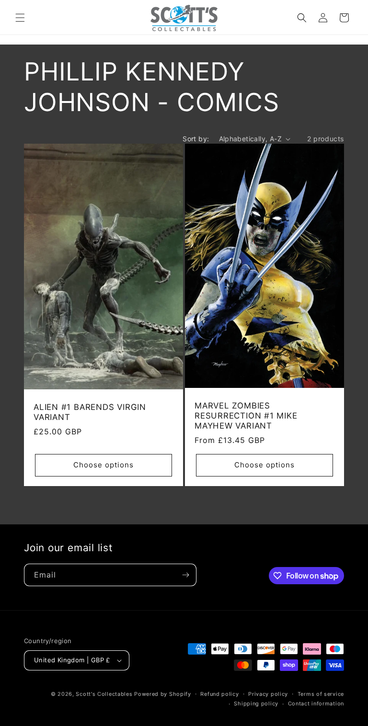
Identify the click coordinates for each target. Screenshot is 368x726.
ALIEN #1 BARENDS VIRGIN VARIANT (90, 412)
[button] (20, 17)
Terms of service (321, 694)
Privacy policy (268, 694)
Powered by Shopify (162, 694)
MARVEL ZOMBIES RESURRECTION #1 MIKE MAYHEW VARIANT (246, 416)
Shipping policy (256, 703)
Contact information (316, 703)
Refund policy (219, 694)
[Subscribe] (185, 575)
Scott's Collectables (104, 694)
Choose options (103, 464)
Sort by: (196, 139)
